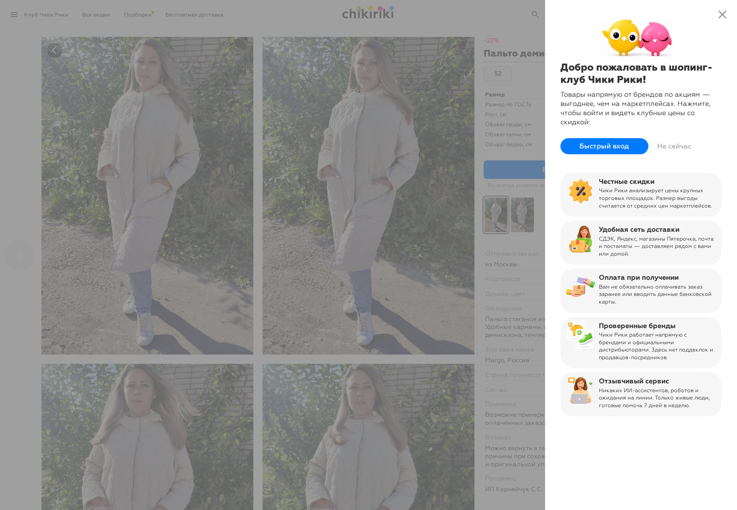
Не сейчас (674, 146)
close (722, 14)
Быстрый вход (604, 146)
